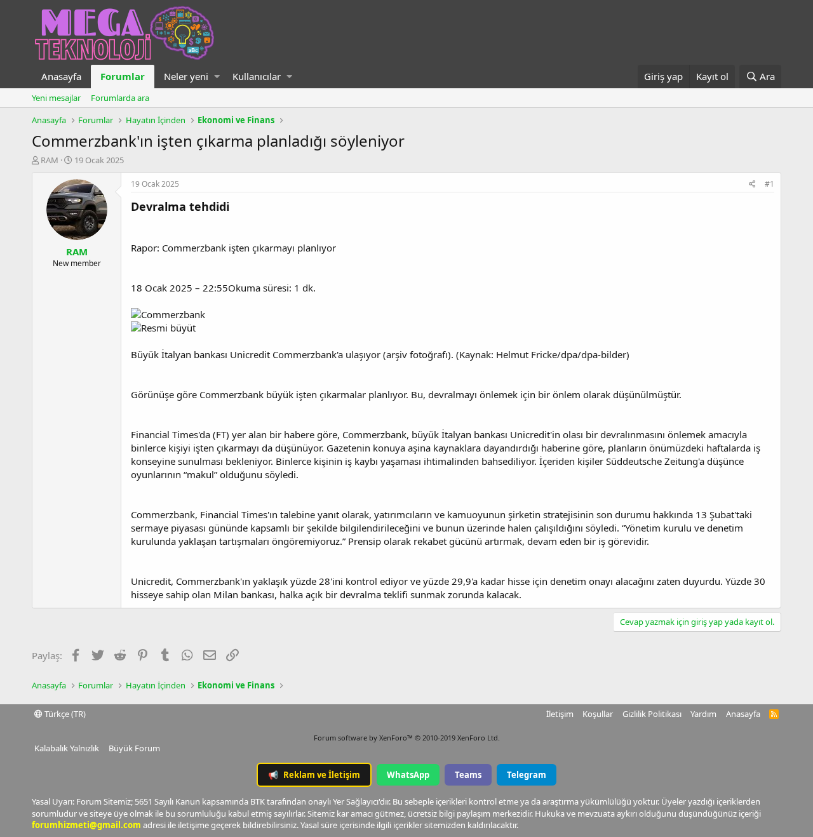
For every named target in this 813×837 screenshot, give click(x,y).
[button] (217, 76)
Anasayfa (61, 76)
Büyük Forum (134, 748)
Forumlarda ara (120, 98)
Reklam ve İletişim (314, 774)
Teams (468, 774)
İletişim (560, 714)
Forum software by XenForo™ (407, 737)
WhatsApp (408, 774)
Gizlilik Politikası (652, 714)
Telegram (526, 774)
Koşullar (597, 714)
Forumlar (122, 76)
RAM (49, 160)
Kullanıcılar (256, 76)
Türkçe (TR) (64, 714)
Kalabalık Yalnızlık (66, 748)
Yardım (703, 714)
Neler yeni (186, 76)
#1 (769, 183)
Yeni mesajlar (56, 98)
